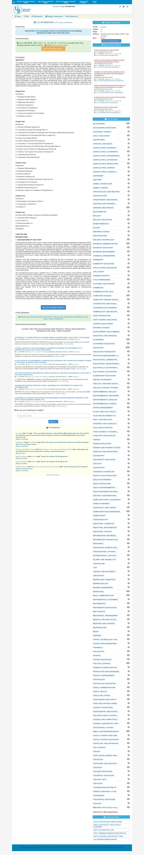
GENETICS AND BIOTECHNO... (106, 451)
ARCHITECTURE (100, 195)
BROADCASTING (100, 235)
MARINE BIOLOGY (100, 583)
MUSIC (96, 631)
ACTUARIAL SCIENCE (102, 131)
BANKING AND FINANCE (103, 207)
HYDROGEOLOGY (100, 519)
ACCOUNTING (99, 123)
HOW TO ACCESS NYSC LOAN (104, 830)
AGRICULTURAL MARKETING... (106, 163)
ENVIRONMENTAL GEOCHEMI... (106, 395)
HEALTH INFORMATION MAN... (106, 491)
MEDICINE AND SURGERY (104, 623)
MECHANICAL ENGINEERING (105, 615)
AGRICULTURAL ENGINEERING (106, 155)
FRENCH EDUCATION (102, 443)
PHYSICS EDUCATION (102, 659)
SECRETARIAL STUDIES (103, 727)
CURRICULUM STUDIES (103, 323)
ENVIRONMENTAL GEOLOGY (105, 399)
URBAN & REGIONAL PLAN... (105, 791)
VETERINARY (98, 795)
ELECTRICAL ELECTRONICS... (106, 367)
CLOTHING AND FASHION (104, 283)
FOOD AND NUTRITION (102, 427)
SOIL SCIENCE (99, 747)
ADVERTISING (99, 139)
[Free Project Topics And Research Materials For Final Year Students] (14, 2)
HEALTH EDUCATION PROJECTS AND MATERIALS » (111, 92)
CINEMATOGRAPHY (101, 275)
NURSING (97, 635)
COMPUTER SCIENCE (102, 295)
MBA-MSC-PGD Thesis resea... (105, 807)
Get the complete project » (53, 48)
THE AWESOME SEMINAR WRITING (105, 839)
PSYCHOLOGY (99, 679)
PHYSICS (97, 655)
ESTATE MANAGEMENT (103, 407)
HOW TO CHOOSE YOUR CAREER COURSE (108, 822)
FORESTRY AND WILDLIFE (104, 435)
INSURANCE (98, 543)
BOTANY (96, 227)
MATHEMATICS (99, 603)
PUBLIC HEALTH (100, 691)
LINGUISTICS (98, 575)
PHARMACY (98, 647)
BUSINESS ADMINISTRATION (105, 243)
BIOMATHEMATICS (101, 223)
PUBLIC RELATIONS (101, 695)
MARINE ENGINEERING (103, 587)
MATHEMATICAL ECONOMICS (105, 599)
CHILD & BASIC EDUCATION (105, 267)
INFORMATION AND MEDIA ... (105, 535)
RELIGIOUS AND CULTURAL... (105, 715)
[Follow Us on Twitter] (124, 6)
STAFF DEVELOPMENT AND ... (106, 755)
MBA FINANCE (99, 611)
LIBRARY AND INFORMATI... (105, 571)
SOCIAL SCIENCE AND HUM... (105, 735)
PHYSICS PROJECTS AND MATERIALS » (109, 55)
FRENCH (96, 439)
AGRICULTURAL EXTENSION (105, 159)
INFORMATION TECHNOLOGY (105, 539)
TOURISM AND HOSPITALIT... (105, 787)
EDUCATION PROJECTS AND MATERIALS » (109, 67)
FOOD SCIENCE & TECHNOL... (106, 431)
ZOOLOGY (97, 803)
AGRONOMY (98, 175)
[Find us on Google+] (128, 6)
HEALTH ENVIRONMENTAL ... (105, 487)
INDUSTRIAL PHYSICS (102, 531)
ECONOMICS (98, 339)
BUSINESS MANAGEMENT (104, 251)
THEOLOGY (98, 783)
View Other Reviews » (53, 475)
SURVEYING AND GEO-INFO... (105, 763)
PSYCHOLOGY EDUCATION (104, 683)
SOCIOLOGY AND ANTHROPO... (106, 743)
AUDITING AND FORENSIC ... (105, 203)
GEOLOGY (97, 463)
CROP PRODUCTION (101, 315)
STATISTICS (98, 759)
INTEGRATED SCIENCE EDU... (105, 547)
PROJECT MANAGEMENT (104, 675)
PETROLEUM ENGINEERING (105, 643)
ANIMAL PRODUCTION (102, 183)
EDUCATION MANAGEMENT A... (106, 355)
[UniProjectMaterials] (33, 9)
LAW (95, 567)
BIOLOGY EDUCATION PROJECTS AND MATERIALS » (112, 80)
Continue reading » (69, 344)
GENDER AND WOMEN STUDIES (106, 447)
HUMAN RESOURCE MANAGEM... (107, 511)
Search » (54, 422)
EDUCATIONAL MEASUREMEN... (106, 363)
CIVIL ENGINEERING (101, 279)
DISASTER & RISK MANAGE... (105, 335)
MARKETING (98, 591)
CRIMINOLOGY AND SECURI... (105, 311)
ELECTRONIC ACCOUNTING (105, 371)
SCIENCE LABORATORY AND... (106, 723)
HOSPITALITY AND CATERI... (105, 507)
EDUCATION (98, 347)
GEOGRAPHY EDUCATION (104, 459)
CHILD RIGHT (98, 271)
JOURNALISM (99, 563)
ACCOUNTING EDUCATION (104, 127)
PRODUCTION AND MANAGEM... (106, 671)
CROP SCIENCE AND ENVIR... (105, 319)
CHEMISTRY (98, 259)
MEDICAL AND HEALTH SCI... (105, 619)
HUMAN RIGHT (99, 515)
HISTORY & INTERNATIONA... (105, 495)
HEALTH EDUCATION (102, 483)
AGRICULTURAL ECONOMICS (105, 151)
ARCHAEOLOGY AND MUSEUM (106, 191)
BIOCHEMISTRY (99, 211)
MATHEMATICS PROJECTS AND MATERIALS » (110, 112)
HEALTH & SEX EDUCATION (104, 475)
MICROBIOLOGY (100, 627)
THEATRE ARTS (99, 779)
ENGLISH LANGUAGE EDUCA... (106, 383)
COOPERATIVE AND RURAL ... (106, 303)
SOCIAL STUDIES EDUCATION (106, 739)
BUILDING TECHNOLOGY (103, 239)
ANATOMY (97, 179)
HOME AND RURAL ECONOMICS (107, 499)
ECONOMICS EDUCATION (104, 343)
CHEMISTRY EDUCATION (103, 263)
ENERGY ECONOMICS (102, 379)
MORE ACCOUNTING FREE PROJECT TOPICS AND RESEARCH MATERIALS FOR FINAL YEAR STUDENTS (54, 318)
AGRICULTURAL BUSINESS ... (105, 147)
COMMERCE (98, 287)
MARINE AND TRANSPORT (104, 579)
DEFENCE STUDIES (101, 327)
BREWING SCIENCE (101, 231)
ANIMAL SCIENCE (100, 187)
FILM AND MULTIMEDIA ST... (105, 415)
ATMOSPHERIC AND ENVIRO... (106, 199)
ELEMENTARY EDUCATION (104, 375)
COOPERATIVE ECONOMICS (105, 307)
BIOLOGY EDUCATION (102, 219)
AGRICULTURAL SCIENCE (104, 167)
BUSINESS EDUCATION (103, 247)
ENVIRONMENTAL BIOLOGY (105, 391)
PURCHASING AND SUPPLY (104, 699)
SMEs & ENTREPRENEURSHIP (106, 731)
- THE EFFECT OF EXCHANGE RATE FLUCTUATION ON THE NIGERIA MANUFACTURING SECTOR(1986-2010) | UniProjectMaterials (70, 847)
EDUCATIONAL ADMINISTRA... (106, 359)
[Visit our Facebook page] (120, 6)
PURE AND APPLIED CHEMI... (105, 703)
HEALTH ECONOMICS (102, 479)
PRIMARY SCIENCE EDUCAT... (105, 667)
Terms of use (119, 847)
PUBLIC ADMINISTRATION (104, 687)
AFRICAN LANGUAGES (102, 143)
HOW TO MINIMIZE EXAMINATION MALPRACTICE (110, 833)
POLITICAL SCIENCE (101, 663)
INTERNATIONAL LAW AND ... (105, 555)
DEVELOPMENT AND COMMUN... (107, 331)
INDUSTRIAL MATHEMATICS (105, 527)
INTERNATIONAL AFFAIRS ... (105, 551)
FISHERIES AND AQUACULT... (105, 423)
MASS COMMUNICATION (103, 595)
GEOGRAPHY (98, 455)
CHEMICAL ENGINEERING (104, 255)
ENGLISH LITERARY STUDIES (105, 387)
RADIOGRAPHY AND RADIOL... (106, 711)
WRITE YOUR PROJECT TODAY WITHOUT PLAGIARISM (107, 826)
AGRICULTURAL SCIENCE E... (105, 171)
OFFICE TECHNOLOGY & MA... (106, 639)
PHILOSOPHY (98, 651)
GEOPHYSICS (99, 467)
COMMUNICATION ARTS (103, 291)
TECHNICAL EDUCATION (103, 775)
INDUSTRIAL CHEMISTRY (103, 523)
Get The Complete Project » (53, 307)
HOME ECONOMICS (101, 503)
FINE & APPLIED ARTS (102, 419)
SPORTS (96, 751)
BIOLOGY (97, 215)
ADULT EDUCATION (101, 135)
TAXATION (97, 767)
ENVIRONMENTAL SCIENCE (104, 403)
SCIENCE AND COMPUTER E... (106, 719)
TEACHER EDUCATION (102, 771)
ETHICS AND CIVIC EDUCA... (105, 411)
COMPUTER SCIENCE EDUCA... (106, 299)
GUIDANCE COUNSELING (104, 471)
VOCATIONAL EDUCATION (104, 799)
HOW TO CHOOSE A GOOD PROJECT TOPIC (108, 836)
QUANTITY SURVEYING (103, 707)
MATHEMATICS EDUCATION (105, 607)
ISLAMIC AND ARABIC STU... (105, 559)
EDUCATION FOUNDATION (104, 351)
